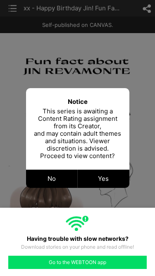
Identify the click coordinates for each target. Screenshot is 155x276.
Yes (103, 178)
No (52, 178)
